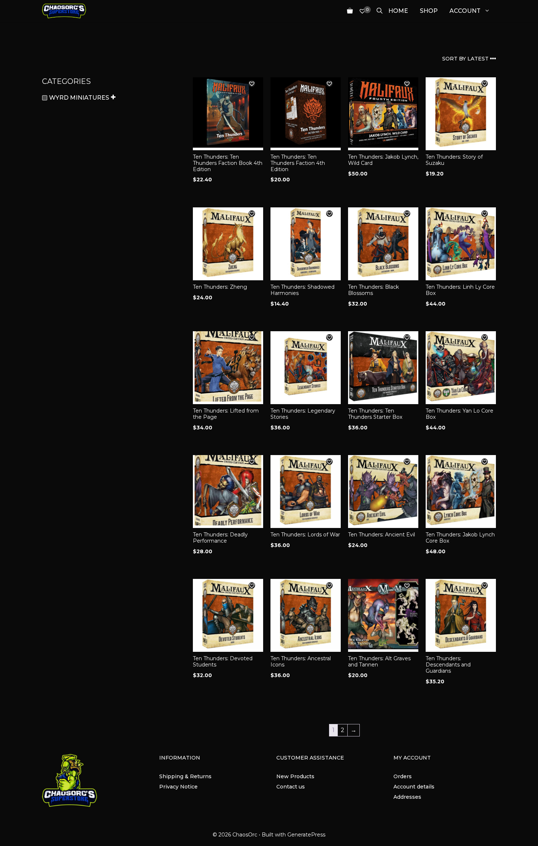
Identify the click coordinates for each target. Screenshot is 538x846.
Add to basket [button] (215, 194)
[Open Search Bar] (376, 11)
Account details (413, 786)
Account (465, 10)
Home (398, 10)
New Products (295, 776)
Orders (402, 776)
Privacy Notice (178, 786)
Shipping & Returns (185, 776)
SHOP (429, 10)
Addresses (407, 797)
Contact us (290, 786)
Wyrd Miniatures (79, 97)
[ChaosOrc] (64, 11)
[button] (252, 83)
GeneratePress (306, 834)
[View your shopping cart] (347, 11)
